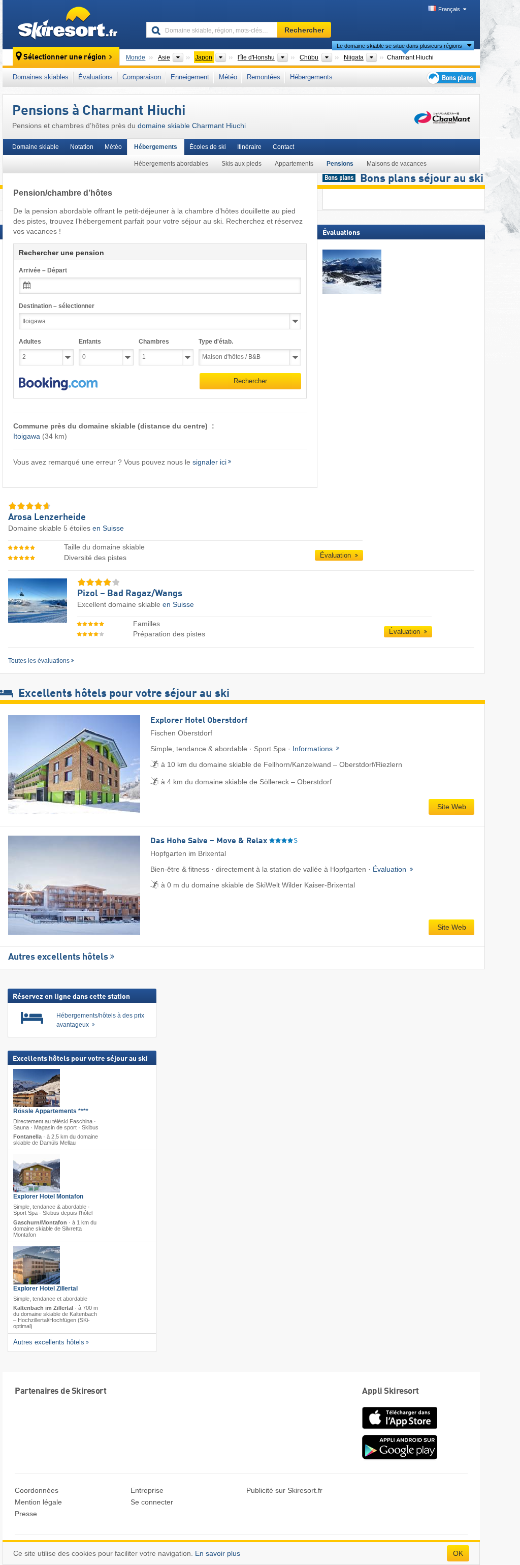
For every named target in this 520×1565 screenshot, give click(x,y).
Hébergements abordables (171, 163)
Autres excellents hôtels (58, 957)
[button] (58, 383)
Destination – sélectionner (56, 306)
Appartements (294, 163)
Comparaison (141, 77)
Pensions (340, 163)
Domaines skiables (41, 77)
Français (449, 9)
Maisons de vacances (397, 163)
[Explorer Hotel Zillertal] (36, 1265)
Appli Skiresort (390, 1391)
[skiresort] (70, 24)
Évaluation (336, 555)
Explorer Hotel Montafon (48, 1196)
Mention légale (38, 1502)
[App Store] (399, 1430)
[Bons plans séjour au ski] (450, 77)
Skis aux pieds (241, 163)
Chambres (154, 341)
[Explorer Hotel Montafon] (36, 1173)
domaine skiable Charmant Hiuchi (192, 125)
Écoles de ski (207, 146)
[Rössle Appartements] (36, 1088)
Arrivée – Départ (43, 270)
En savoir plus (217, 1553)
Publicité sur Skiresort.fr (284, 1490)
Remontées (263, 77)
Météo (228, 77)
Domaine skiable (35, 146)
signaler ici (209, 462)
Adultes (30, 341)
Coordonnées (36, 1490)
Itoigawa (26, 436)
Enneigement (190, 77)
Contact (283, 146)
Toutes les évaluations (39, 660)
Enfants (90, 341)
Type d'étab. (216, 341)
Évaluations (95, 77)
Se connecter (152, 1502)
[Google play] (399, 1458)
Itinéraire (249, 146)
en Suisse (108, 528)
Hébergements (311, 77)
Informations (313, 749)
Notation (81, 146)
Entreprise (147, 1490)
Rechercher (250, 381)
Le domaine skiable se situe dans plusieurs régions (399, 46)
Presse (26, 1514)
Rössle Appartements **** (50, 1111)
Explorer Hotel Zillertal (45, 1288)
